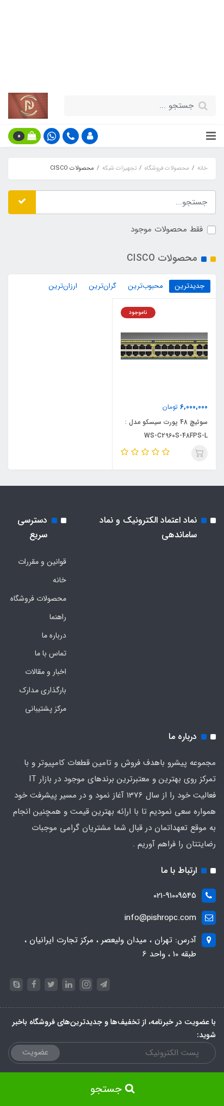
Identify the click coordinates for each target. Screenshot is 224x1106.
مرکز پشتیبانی (45, 709)
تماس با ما (50, 653)
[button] (90, 136)
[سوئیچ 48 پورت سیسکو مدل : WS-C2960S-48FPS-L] (164, 349)
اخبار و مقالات (45, 672)
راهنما (57, 617)
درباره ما (54, 635)
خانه (59, 580)
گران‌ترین (102, 286)
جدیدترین (189, 286)
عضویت (35, 1052)
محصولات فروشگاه (38, 599)
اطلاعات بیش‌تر (106, 68)
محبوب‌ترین (145, 286)
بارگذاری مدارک (43, 690)
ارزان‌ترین (63, 286)
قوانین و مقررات (42, 562)
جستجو (107, 1089)
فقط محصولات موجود (166, 229)
